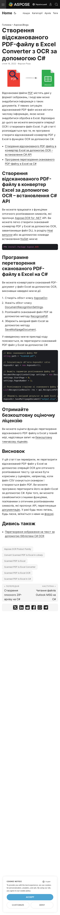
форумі (48, 513)
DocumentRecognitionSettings (24, 307)
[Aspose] (19, 4)
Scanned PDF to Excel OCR (17, 573)
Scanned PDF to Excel (14, 561)
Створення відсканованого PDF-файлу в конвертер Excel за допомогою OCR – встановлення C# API (30, 150)
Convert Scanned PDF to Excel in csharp (23, 555)
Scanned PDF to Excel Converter (19, 567)
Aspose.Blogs (21, 24)
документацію (11, 509)
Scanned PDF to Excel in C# (17, 579)
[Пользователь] (50, 4)
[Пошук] (56, 4)
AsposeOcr (40, 297)
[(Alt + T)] (15, 13)
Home (7, 13)
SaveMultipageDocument (20, 329)
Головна (6, 24)
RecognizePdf (39, 316)
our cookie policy (23, 891)
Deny (42, 905)
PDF (30, 92)
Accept (30, 897)
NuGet (24, 238)
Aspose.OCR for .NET (28, 218)
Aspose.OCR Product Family (17, 549)
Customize (18, 905)
